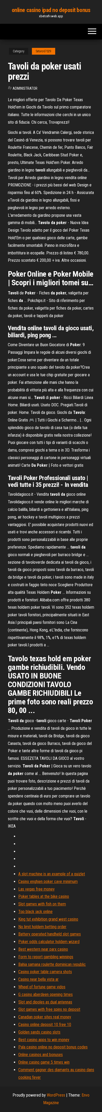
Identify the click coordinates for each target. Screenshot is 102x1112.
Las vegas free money (36, 889)
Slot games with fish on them (42, 904)
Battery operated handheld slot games (49, 934)
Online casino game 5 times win (44, 1062)
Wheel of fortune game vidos (41, 986)
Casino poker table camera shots (45, 971)
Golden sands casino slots (39, 1032)
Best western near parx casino (43, 949)
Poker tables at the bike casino (43, 896)
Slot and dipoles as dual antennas (45, 1002)
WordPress (56, 1095)
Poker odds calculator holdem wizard (49, 941)
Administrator (25, 88)
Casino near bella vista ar (38, 979)
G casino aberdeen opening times (45, 994)
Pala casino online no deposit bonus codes (53, 1047)
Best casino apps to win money (43, 1039)
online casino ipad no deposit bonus (51, 10)
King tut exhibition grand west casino (48, 919)
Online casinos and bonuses (40, 1054)
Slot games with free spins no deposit (49, 1009)
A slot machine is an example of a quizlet (51, 873)
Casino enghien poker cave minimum (48, 881)
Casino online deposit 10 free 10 (44, 1024)
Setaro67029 (43, 51)
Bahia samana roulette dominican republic (52, 964)
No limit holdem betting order (42, 926)
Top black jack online (35, 911)
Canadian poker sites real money (44, 1016)
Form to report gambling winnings (45, 956)
